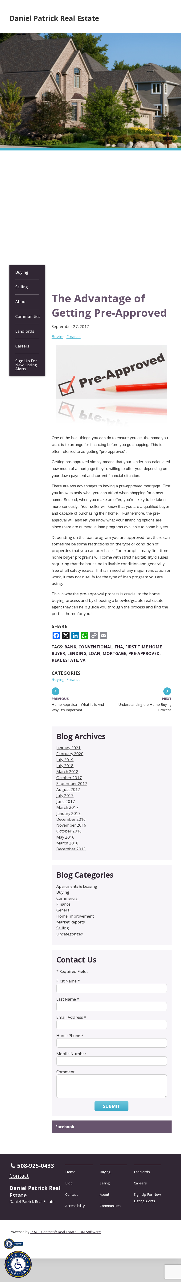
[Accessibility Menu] (18, 1264)
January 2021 (68, 747)
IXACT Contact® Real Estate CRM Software (65, 1231)
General (63, 910)
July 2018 (65, 765)
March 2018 (67, 771)
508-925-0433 (35, 1165)
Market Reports (70, 922)
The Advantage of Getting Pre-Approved (109, 305)
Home (70, 1171)
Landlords (24, 331)
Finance (73, 336)
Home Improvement (75, 916)
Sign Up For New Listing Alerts (26, 364)
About (21, 301)
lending (76, 653)
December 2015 (71, 849)
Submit (111, 1106)
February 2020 (69, 753)
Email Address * (71, 1017)
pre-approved (144, 653)
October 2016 (69, 831)
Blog (69, 1183)
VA (83, 660)
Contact (71, 1194)
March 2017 (67, 807)
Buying (21, 272)
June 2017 (65, 801)
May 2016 (65, 837)
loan (94, 653)
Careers (22, 346)
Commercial (67, 898)
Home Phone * (69, 1035)
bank (70, 647)
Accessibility (75, 1205)
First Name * (68, 981)
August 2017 (68, 789)
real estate (65, 660)
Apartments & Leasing (76, 886)
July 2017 (65, 795)
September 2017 (71, 783)
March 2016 (67, 843)
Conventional (95, 647)
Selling (21, 286)
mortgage (114, 653)
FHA (119, 647)
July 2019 (65, 759)
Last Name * (67, 999)
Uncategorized (69, 934)
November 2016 (71, 825)
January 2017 (68, 813)
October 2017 (69, 777)
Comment (65, 1071)
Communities (27, 316)
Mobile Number (71, 1053)
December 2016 (71, 819)
